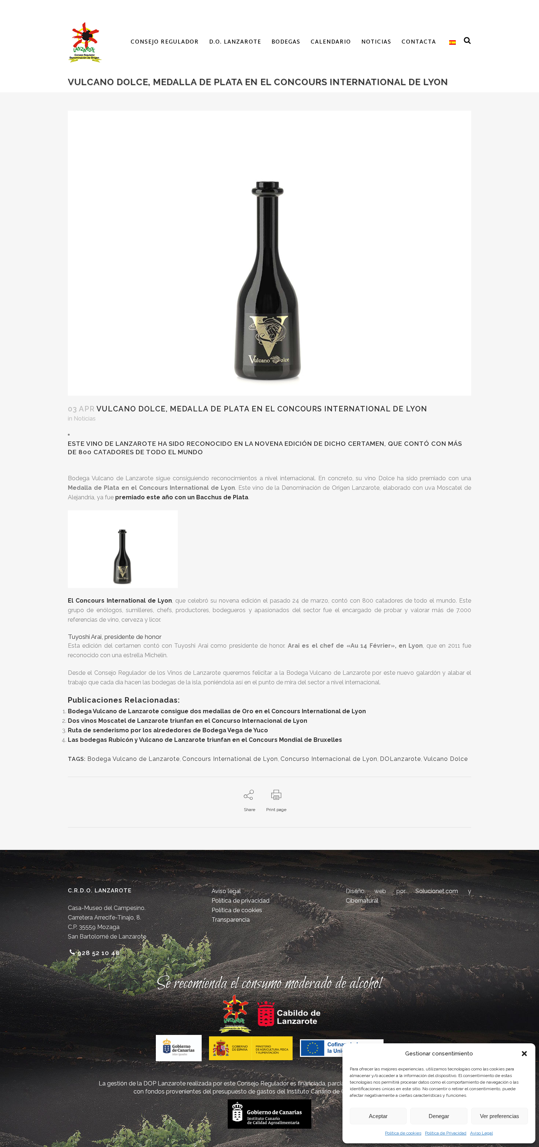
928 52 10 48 (98, 953)
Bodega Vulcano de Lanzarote (133, 758)
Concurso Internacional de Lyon (328, 758)
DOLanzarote (400, 758)
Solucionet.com (436, 891)
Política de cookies (403, 1133)
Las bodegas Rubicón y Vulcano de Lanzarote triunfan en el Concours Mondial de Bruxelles (205, 739)
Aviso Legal (481, 1133)
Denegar (439, 1116)
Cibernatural (362, 900)
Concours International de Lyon (230, 758)
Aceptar (378, 1116)
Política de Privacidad (445, 1133)
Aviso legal (226, 891)
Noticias (85, 418)
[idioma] (451, 42)
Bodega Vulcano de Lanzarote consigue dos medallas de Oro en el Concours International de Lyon (217, 711)
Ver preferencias (499, 1116)
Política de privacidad (241, 900)
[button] (524, 1053)
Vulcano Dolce (445, 758)
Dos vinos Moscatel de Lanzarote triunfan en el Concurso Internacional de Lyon (187, 720)
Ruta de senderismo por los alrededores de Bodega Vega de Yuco (168, 730)
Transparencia (231, 919)
